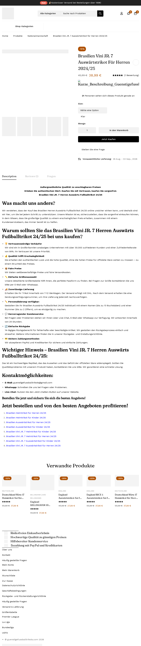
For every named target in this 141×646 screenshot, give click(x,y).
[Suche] (100, 13)
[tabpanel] (70, 317)
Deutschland (8, 491)
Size (80, 103)
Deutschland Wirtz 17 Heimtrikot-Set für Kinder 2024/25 (13, 498)
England (62, 491)
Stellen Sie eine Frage (93, 149)
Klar (83, 116)
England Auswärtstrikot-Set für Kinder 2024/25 (70, 498)
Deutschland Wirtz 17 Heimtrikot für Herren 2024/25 (127, 498)
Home (5, 36)
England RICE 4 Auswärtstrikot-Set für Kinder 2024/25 (98, 498)
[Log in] (121, 13)
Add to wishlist (136, 62)
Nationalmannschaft (38, 36)
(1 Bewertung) (131, 75)
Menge (82, 123)
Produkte (17, 36)
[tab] (9, 176)
